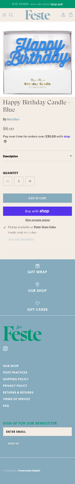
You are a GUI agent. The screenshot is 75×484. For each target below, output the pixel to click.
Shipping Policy (16, 379)
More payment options (37, 220)
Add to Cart (37, 198)
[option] (37, 59)
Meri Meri (13, 119)
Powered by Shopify (29, 470)
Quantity (10, 173)
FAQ (6, 405)
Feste (14, 470)
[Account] (62, 15)
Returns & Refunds (18, 392)
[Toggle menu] (4, 15)
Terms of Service (16, 399)
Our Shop (11, 366)
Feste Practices (15, 372)
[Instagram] (5, 348)
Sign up (13, 443)
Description (10, 156)
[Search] (12, 15)
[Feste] (37, 15)
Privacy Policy (15, 385)
